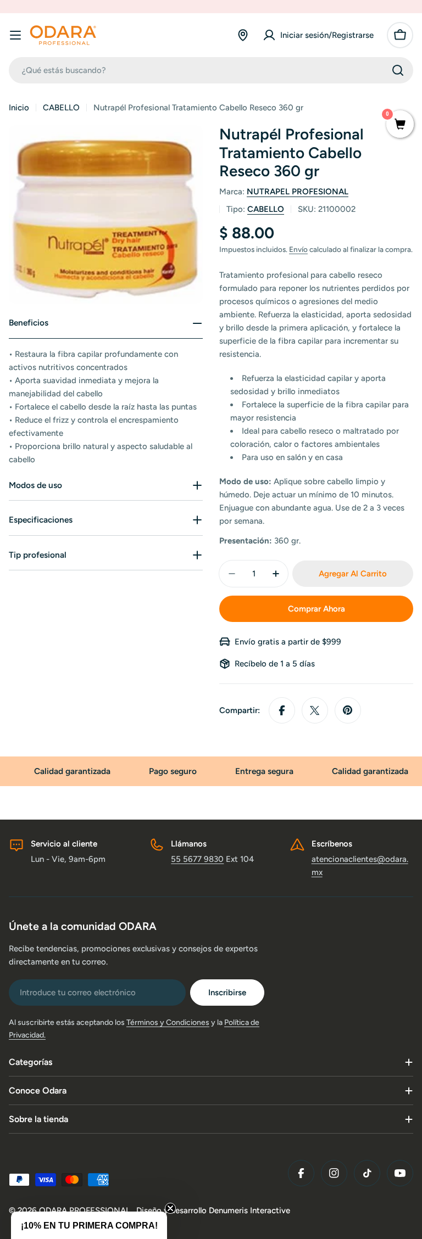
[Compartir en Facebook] (282, 710)
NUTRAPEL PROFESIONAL (297, 192)
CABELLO (61, 108)
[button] (89, 1225)
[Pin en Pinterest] (348, 710)
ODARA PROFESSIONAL (85, 1210)
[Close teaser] (170, 1208)
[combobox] (211, 70)
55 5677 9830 (197, 859)
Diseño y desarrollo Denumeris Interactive (213, 1210)
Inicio (19, 108)
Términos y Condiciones (167, 1022)
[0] (400, 125)
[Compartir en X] (315, 710)
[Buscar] (397, 70)
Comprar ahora (316, 609)
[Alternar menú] (15, 35)
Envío (298, 249)
